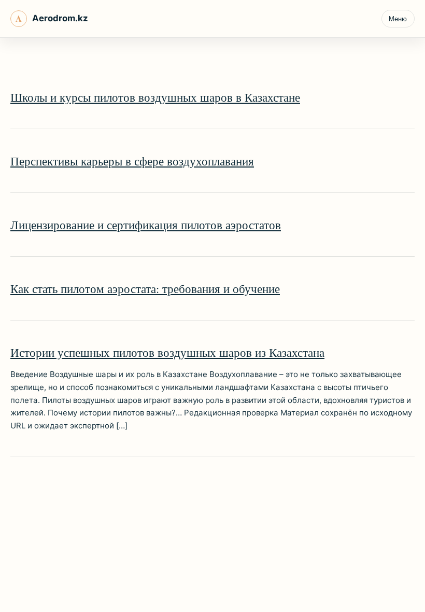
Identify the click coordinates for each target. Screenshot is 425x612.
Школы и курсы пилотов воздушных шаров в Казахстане (155, 97)
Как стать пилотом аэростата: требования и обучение (145, 288)
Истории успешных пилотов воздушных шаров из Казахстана (167, 352)
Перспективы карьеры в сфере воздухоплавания (132, 161)
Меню (398, 19)
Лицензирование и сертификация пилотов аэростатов (145, 224)
